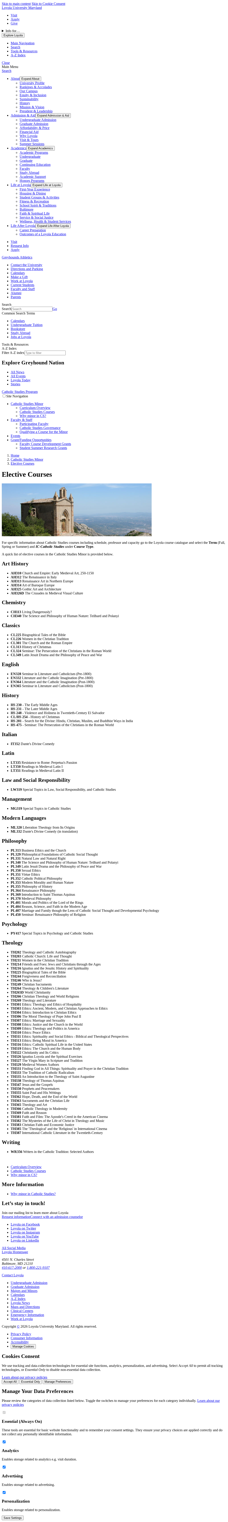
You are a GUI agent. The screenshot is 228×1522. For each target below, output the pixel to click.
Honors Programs (32, 181)
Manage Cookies (23, 1346)
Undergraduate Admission (38, 120)
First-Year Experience (35, 189)
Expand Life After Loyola (53, 226)
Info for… (13, 31)
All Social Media (14, 1248)
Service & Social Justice (36, 217)
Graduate (26, 160)
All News (17, 372)
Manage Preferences (58, 1381)
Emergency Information (27, 1315)
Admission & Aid (23, 115)
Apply (15, 19)
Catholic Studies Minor (27, 404)
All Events (18, 376)
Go (55, 309)
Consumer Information (27, 1338)
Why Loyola (28, 136)
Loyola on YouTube (25, 1236)
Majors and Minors (24, 1291)
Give (14, 23)
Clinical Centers (22, 1311)
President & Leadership (36, 111)
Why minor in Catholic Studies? (33, 1194)
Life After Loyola (23, 226)
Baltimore (26, 209)
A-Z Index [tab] (18, 55)
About (15, 78)
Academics (18, 148)
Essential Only (30, 1381)
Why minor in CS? (33, 416)
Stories (15, 384)
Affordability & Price (34, 128)
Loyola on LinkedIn (25, 1240)
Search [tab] (15, 47)
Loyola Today (21, 380)
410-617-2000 (12, 1267)
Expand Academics (40, 148)
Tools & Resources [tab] (24, 51)
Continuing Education (35, 164)
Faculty (25, 168)
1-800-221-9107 (38, 1267)
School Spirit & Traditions (38, 205)
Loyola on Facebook (25, 1224)
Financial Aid (29, 132)
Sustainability (29, 99)
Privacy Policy (21, 1334)
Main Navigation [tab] (23, 43)
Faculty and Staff (23, 289)
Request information (16, 1217)
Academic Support (33, 177)
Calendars (18, 273)
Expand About (30, 78)
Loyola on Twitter (23, 1228)
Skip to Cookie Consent (48, 4)
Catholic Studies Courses (37, 412)
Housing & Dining (33, 193)
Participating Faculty (34, 424)
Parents (16, 297)
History (25, 103)
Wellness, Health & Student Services (45, 221)
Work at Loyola (22, 281)
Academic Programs (34, 152)
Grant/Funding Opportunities (31, 440)
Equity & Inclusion (33, 95)
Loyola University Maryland (22, 8)
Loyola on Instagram (25, 1232)
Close (6, 63)
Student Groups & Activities (39, 197)
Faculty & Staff (21, 420)
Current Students (22, 285)
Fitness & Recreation (34, 201)
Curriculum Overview (35, 408)
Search (6, 71)
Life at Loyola (21, 185)
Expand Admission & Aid (53, 115)
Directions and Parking (27, 269)
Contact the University (26, 265)
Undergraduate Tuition (27, 325)
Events (15, 436)
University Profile (32, 83)
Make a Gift (19, 277)
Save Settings (13, 1518)
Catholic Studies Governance (40, 428)
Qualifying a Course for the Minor (44, 432)
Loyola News (20, 1303)
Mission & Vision (32, 107)
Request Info (20, 246)
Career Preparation (33, 230)
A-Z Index (18, 1299)
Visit (14, 15)
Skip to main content (16, 4)
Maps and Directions (25, 1307)
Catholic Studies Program (20, 392)
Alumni (16, 293)
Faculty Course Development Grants (45, 444)
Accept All (10, 1381)
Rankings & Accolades (36, 87)
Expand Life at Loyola (47, 185)
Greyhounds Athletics (17, 257)
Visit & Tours (29, 140)
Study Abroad (29, 173)
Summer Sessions (32, 144)
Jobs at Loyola (21, 337)
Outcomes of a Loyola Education (43, 234)
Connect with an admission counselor (56, 1217)
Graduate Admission (34, 124)
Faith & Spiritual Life (35, 213)
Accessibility (20, 1342)
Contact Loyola (13, 1275)
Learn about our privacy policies (24, 1377)
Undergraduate (30, 156)
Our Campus (29, 91)
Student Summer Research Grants (43, 448)
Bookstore (18, 329)
